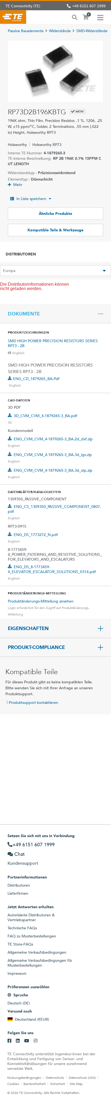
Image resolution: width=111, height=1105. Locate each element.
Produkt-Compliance (36, 647)
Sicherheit (57, 1083)
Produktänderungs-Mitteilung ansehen (41, 601)
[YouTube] (26, 1041)
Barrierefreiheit (34, 1083)
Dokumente (24, 314)
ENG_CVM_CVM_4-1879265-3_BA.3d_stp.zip (53, 470)
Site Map (76, 1083)
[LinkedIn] (18, 1041)
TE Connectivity (13, 17)
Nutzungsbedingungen (24, 1077)
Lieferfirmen (18, 893)
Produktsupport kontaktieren (33, 702)
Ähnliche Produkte (55, 213)
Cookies (13, 1083)
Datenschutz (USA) (82, 1077)
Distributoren (19, 885)
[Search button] (74, 17)
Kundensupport (23, 863)
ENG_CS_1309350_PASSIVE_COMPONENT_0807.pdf (54, 509)
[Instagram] (35, 1041)
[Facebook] (9, 1041)
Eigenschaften (28, 628)
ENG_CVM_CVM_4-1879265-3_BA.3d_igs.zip (53, 454)
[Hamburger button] (100, 17)
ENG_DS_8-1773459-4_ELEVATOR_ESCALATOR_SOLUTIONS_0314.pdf (52, 569)
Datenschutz (55, 1077)
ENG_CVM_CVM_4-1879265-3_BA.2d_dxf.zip (53, 439)
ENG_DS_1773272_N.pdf (36, 534)
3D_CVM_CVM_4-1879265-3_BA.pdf (45, 415)
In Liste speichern (31, 198)
